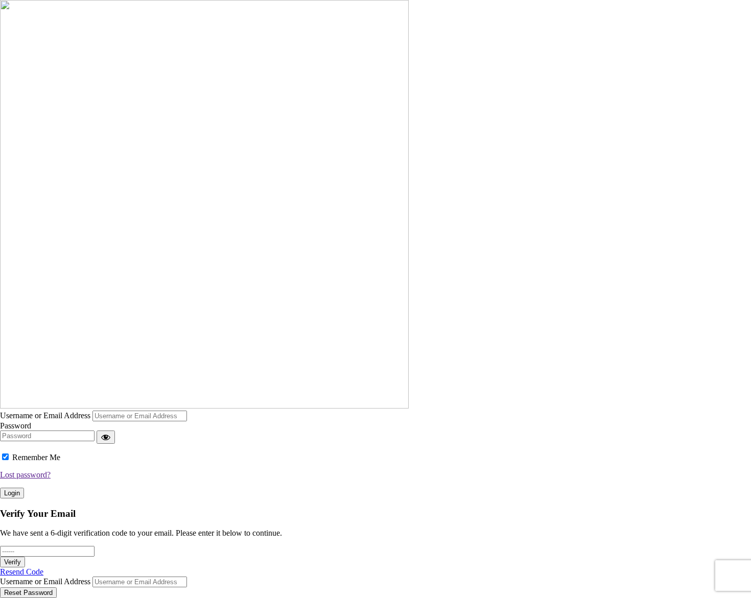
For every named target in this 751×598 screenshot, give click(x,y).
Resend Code (21, 571)
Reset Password (28, 592)
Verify (12, 562)
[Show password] (106, 437)
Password (15, 425)
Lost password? (25, 474)
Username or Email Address (45, 415)
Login (12, 493)
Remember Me (36, 457)
